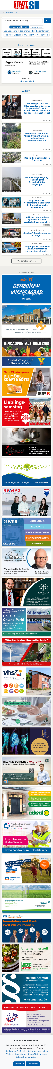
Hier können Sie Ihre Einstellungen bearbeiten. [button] (26, 1051)
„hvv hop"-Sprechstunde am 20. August (37, 234)
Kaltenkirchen (42, 31)
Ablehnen (19, 1063)
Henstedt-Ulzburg (13, 34)
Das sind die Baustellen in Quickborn (37, 159)
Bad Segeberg (10, 31)
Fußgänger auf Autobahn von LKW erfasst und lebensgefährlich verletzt (37, 248)
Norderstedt (42, 34)
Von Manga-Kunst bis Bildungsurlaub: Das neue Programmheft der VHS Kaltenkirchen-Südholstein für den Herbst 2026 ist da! (37, 108)
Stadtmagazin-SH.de (11, 12)
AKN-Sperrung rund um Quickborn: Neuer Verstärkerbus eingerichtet (37, 219)
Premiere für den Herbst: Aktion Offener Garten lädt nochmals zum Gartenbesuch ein (37, 137)
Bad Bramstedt (27, 31)
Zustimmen (32, 1063)
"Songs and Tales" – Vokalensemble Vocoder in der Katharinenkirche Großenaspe (37, 204)
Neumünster (37, 27)
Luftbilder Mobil (26, 81)
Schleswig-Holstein (19, 27)
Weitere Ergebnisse (27, 261)
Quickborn (29, 34)
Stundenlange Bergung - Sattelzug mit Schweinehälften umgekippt (37, 181)
